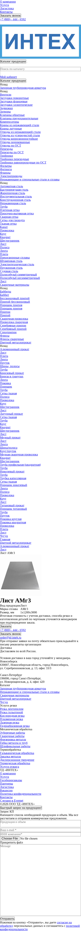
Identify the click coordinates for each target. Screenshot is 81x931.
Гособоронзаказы (11, 780)
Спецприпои (8, 332)
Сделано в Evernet (11, 800)
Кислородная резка (12, 715)
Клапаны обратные (12, 115)
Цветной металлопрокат (15, 698)
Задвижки (6, 108)
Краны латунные (11, 128)
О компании (8, 1)
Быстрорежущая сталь (14, 189)
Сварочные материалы (14, 695)
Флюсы (4, 335)
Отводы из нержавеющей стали (20, 132)
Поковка (5, 383)
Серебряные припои (13, 325)
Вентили (5, 94)
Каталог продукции (13, 80)
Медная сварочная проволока (19, 454)
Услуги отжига (9, 766)
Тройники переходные (14, 159)
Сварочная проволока (14, 318)
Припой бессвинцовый (15, 301)
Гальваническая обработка (17, 753)
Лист (3, 244)
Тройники (6, 155)
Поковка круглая (10, 519)
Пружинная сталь (11, 267)
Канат (4, 227)
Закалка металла (10, 756)
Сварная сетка (9, 216)
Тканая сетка (8, 223)
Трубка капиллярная (13, 478)
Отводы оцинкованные (15, 142)
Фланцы (5, 172)
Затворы (5, 111)
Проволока (7, 230)
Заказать (5, 626)
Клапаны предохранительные (19, 118)
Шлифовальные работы (15, 746)
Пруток (5, 362)
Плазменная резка (11, 719)
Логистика (7, 8)
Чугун (4, 702)
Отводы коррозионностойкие (19, 138)
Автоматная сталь (11, 186)
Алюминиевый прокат (14, 349)
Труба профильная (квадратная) (20, 464)
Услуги (4, 5)
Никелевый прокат (12, 471)
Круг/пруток (8, 451)
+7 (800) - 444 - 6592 (13, 19)
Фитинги (6, 169)
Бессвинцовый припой (15, 298)
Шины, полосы (10, 366)
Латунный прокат (11, 413)
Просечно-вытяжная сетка (17, 213)
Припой (5, 315)
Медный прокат (10, 437)
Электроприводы (11, 176)
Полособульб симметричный (18, 274)
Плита (4, 254)
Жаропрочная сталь (12, 193)
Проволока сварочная (14, 322)
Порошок (6, 386)
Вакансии (6, 790)
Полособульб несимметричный (20, 278)
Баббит (4, 295)
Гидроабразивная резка (15, 725)
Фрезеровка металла (13, 739)
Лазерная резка (9, 722)
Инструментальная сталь (16, 196)
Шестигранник (9, 240)
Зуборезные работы (12, 732)
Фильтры (6, 165)
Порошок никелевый (13, 485)
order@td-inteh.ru (10, 637)
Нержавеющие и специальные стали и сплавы (30, 692)
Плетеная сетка (10, 210)
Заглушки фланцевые (14, 101)
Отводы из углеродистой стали (20, 135)
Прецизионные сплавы (15, 257)
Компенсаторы (9, 121)
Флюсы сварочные (12, 339)
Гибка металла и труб (14, 742)
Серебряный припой (13, 328)
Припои (5, 311)
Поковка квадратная (13, 522)
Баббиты (5, 291)
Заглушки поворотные (14, 98)
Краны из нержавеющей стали (19, 125)
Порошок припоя (11, 305)
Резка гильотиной (11, 712)
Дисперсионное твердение (17, 759)
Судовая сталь (9, 271)
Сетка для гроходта (12, 220)
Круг (3, 233)
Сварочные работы (12, 736)
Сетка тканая (8, 393)
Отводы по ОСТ (10, 145)
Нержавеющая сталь (13, 203)
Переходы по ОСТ (12, 152)
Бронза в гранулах (11, 376)
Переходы (6, 149)
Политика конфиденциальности (20, 793)
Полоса (4, 247)
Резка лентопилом (11, 709)
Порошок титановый (13, 508)
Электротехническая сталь (17, 264)
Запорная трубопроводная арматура (23, 688)
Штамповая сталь (11, 261)
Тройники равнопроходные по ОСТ (23, 162)
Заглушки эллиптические (16, 104)
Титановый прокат (12, 505)
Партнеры (6, 783)
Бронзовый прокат (12, 373)
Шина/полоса (8, 447)
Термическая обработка (15, 763)
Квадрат (5, 237)
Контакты (6, 11)
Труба (4, 206)
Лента (4, 250)
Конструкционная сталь (15, 199)
